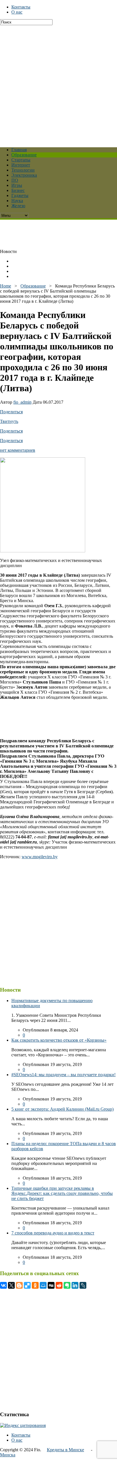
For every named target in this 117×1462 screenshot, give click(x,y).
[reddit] (59, 1285)
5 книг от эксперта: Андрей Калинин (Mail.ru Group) (62, 1109)
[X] (11, 1285)
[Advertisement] (58, 83)
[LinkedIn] (75, 1285)
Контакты (20, 7)
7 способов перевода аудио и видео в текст (52, 1232)
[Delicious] (27, 1285)
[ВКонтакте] (3, 1285)
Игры (16, 185)
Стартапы (20, 159)
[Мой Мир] (43, 1285)
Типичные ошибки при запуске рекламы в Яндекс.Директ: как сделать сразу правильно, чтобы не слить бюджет (62, 1193)
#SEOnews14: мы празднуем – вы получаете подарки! (63, 1074)
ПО (14, 180)
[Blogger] (19, 1285)
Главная (19, 149)
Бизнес (18, 190)
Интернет (20, 165)
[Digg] (51, 1285)
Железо (18, 205)
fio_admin (22, 402)
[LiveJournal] (83, 1285)
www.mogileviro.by (40, 856)
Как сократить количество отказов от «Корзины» (58, 1040)
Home (5, 286)
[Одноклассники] (35, 1285)
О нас (16, 12)
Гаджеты (19, 195)
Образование (24, 154)
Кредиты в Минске (65, 1449)
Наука (17, 200)
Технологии (23, 170)
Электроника (24, 175)
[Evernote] (67, 1285)
